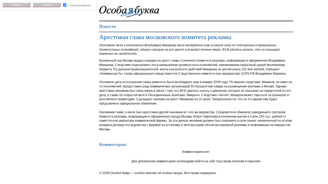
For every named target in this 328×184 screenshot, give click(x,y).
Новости (107, 26)
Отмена (47, 4)
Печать (16, 4)
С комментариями (79, 5)
